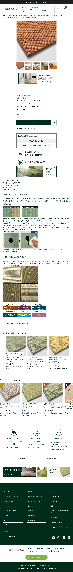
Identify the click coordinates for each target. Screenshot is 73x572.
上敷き (6, 515)
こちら (48, 145)
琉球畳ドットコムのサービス (36, 496)
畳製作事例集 (32, 515)
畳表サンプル (10, 305)
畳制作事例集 (25, 9)
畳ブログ (30, 511)
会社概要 (23, 565)
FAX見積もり (38, 305)
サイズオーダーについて (33, 7)
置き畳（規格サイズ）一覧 (11, 496)
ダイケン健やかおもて (10, 511)
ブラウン (59, 15)
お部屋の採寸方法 (56, 522)
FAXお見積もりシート (57, 517)
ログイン (6, 532)
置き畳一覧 (24, 7)
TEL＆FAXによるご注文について (59, 512)
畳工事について (32, 506)
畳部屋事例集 (24, 312)
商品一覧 (6, 492)
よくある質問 (38, 312)
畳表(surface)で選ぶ (30, 15)
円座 (5, 525)
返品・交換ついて (56, 501)
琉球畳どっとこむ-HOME (10, 15)
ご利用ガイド (31, 9)
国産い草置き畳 (8, 501)
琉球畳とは (31, 492)
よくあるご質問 (51, 458)
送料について (55, 506)
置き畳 (20, 15)
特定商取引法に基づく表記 (45, 565)
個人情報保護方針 (32, 565)
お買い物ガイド (21, 458)
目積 (54, 15)
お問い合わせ (24, 11)
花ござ (6, 520)
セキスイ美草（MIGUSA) (45, 15)
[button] (4, 347)
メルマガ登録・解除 (9, 536)
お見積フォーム (24, 305)
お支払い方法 (55, 496)
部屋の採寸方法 (10, 312)
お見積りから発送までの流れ (59, 527)
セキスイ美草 (8, 506)
